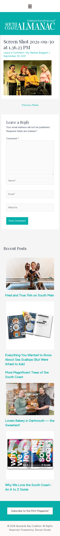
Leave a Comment (14, 52)
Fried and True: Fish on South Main (29, 295)
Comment (12, 138)
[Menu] (30, 6)
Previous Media (30, 105)
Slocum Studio (43, 529)
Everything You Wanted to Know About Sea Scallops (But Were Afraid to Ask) (28, 359)
